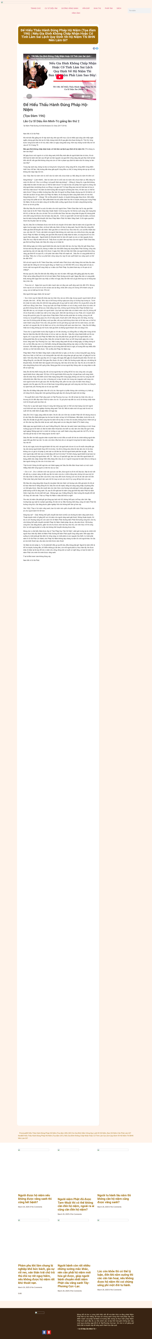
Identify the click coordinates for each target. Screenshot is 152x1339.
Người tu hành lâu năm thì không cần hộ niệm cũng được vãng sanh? (114, 1199)
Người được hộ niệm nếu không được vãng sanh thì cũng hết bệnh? (35, 1199)
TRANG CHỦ (36, 8)
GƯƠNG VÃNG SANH (69, 8)
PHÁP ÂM (109, 8)
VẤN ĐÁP (86, 8)
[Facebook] (44, 1332)
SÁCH (119, 8)
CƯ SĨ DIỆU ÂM (51, 8)
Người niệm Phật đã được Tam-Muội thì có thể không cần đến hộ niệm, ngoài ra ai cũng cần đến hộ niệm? (76, 1204)
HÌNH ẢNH (76, 13)
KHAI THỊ (97, 8)
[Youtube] (49, 1332)
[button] (94, 48)
